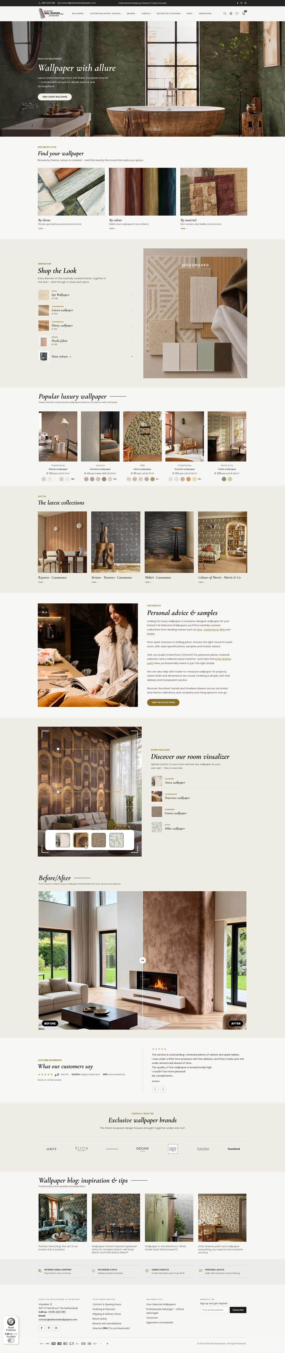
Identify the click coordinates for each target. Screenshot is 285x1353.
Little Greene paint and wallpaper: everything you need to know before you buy (220, 1249)
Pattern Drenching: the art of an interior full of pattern (58, 1248)
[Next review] (163, 1089)
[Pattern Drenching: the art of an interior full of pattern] (63, 1218)
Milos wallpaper (142, 469)
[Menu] (17, 1318)
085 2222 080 (48, 2)
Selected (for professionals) (111, 1328)
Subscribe (238, 1309)
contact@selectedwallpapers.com (78, 2)
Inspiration (205, 13)
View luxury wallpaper (54, 97)
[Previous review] (155, 1089)
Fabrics (146, 13)
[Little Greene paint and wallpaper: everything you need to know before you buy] (222, 1218)
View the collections (163, 702)
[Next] (250, 1226)
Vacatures (152, 1317)
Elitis (142, 465)
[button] (243, 14)
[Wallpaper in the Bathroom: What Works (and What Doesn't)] (169, 1218)
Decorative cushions (168, 13)
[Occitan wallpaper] (184, 436)
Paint (189, 13)
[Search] (225, 14)
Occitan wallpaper (184, 469)
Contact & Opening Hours (107, 1304)
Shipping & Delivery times (107, 1314)
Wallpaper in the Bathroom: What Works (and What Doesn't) (165, 1248)
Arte (199, 629)
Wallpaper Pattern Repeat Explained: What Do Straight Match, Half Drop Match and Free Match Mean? (114, 1249)
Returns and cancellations (107, 1323)
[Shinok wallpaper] (58, 436)
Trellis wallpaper (227, 469)
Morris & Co (227, 465)
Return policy (100, 1318)
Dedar (151, 633)
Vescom (100, 465)
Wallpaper (77, 13)
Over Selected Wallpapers (161, 1304)
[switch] (11, 1340)
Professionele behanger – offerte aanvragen (165, 1311)
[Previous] (35, 1226)
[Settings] (231, 14)
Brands (131, 13)
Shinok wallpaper (58, 469)
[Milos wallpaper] (142, 436)
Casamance (58, 465)
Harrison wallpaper (100, 469)
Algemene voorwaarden (159, 1322)
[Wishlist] (237, 14)
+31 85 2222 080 (57, 1312)
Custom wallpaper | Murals (105, 13)
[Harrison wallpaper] (100, 436)
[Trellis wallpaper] (227, 436)
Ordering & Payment (104, 1309)
